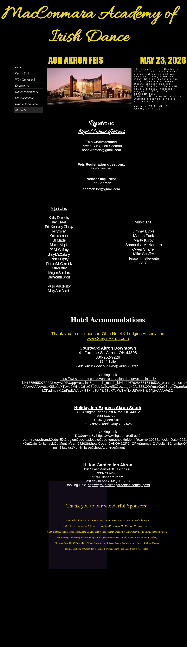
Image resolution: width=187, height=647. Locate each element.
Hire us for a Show (26, 104)
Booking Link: (108, 432)
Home (18, 67)
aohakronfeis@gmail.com (101, 150)
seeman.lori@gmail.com (101, 189)
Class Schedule (24, 98)
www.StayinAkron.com (108, 338)
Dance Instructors (26, 92)
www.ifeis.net (101, 168)
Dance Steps (23, 73)
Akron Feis (21, 110)
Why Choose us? (25, 79)
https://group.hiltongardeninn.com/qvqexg (119, 485)
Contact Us (22, 85)
